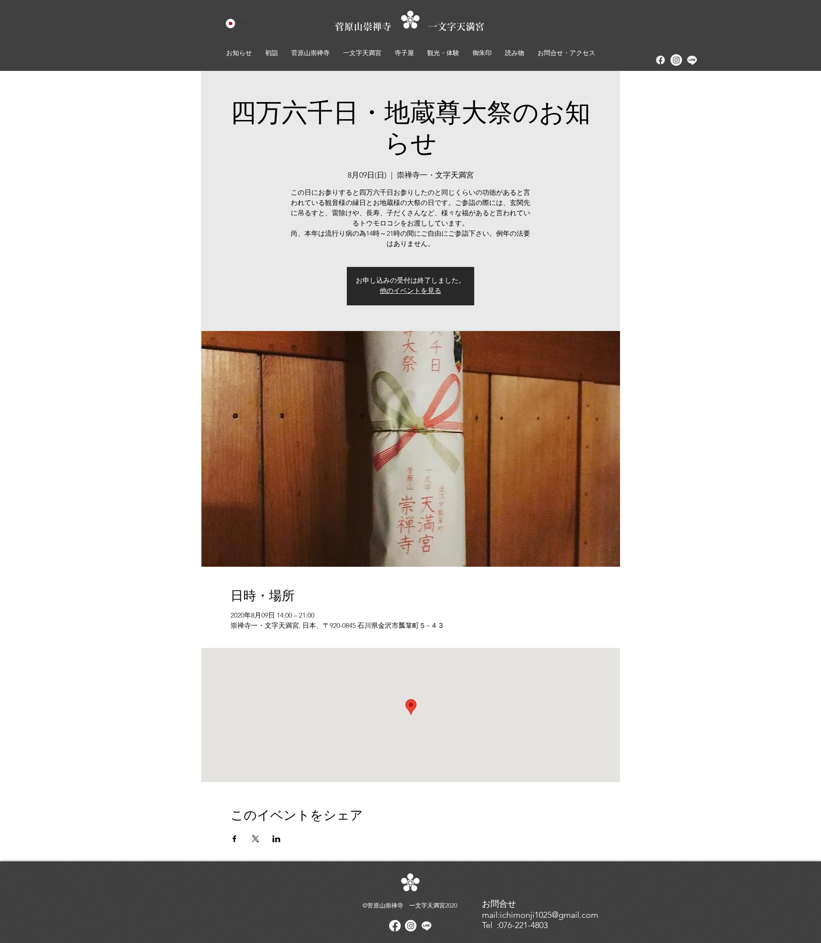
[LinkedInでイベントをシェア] (276, 838)
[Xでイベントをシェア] (255, 838)
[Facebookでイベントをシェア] (234, 838)
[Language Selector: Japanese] (236, 23)
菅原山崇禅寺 (381, 26)
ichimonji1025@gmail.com (549, 915)
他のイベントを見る (410, 291)
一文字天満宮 (456, 26)
